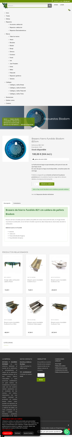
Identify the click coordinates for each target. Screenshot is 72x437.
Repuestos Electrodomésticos (18, 30)
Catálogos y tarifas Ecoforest (18, 87)
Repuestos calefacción (16, 27)
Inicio (7, 13)
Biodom (12, 45)
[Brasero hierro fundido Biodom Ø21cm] (15, 149)
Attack (11, 39)
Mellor (11, 69)
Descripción (7, 203)
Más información (7, 430)
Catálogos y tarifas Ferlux (17, 94)
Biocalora (12, 42)
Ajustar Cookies (28, 433)
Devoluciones (9, 97)
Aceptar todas (7, 433)
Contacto (8, 103)
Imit (11, 60)
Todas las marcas (14, 36)
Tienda (8, 16)
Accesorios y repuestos (12, 121)
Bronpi (11, 48)
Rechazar (17, 433)
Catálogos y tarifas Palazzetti (18, 90)
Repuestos (9, 22)
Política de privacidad (61, 368)
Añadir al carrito (47, 184)
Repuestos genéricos (15, 75)
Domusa (12, 51)
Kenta (11, 66)
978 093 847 (66, 1)
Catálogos (8, 82)
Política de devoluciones (62, 372)
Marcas (8, 34)
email (21, 376)
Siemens (12, 78)
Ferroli (11, 57)
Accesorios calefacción (16, 24)
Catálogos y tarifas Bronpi (17, 84)
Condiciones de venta (61, 370)
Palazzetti (12, 72)
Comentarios (17, 203)
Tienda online (14, 119)
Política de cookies (60, 366)
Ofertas (8, 19)
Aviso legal (58, 364)
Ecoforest (12, 54)
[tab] (51, 189)
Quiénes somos (10, 100)
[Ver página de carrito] (70, 10)
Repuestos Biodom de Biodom (45, 194)
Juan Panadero (14, 63)
